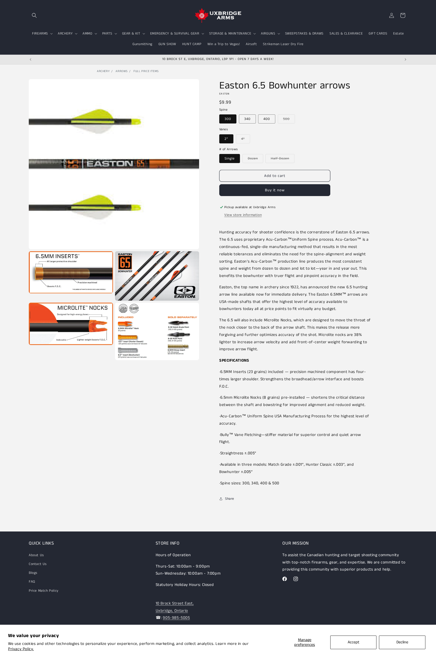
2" (226, 138)
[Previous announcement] (30, 59)
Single (230, 158)
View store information (243, 214)
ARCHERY (103, 71)
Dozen (255, 159)
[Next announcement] (405, 59)
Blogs (33, 572)
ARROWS (122, 71)
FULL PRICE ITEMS (146, 71)
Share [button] (229, 498)
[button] (34, 15)
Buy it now (275, 190)
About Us (36, 554)
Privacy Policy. (21, 649)
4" (245, 139)
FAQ (32, 581)
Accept (353, 642)
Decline (402, 642)
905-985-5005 (176, 618)
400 (266, 118)
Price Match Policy (44, 590)
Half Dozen (282, 159)
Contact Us (38, 563)
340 (247, 118)
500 (289, 119)
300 (228, 118)
